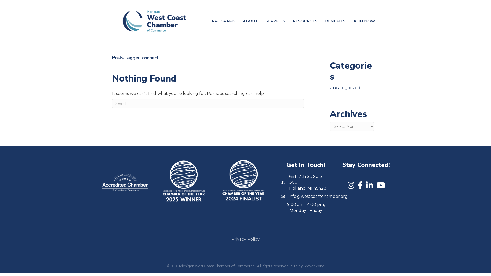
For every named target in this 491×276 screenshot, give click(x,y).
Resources (305, 21)
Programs (223, 21)
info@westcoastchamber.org (318, 196)
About (250, 21)
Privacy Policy (245, 239)
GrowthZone (314, 266)
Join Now (364, 21)
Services (275, 21)
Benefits (335, 21)
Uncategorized (345, 87)
